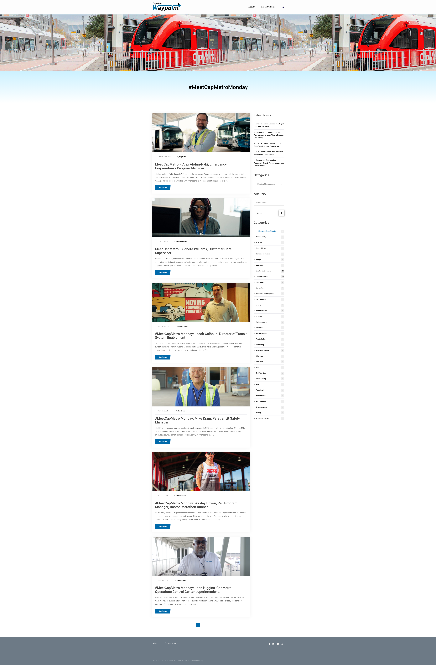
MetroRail (269, 328)
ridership (269, 362)
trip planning (269, 401)
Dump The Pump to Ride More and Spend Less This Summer (268, 153)
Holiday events (269, 322)
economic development (269, 293)
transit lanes (269, 396)
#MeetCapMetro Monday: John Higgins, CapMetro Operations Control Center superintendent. (193, 590)
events (269, 305)
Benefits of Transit (269, 254)
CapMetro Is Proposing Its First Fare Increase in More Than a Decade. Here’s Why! (269, 135)
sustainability (269, 379)
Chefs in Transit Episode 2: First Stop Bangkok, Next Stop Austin (267, 144)
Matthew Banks (181, 241)
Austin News (269, 248)
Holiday (269, 316)
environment (269, 299)
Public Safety (269, 339)
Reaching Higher (269, 350)
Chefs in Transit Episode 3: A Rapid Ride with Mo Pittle (269, 125)
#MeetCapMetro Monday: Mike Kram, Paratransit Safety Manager (197, 420)
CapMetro (182, 157)
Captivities (269, 282)
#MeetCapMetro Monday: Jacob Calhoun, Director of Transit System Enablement (201, 336)
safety (269, 367)
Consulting (269, 288)
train (269, 384)
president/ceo (269, 333)
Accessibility (269, 237)
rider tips (269, 356)
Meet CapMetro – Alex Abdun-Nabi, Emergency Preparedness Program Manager (191, 166)
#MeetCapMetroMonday (270, 231)
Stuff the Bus (269, 373)
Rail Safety (269, 345)
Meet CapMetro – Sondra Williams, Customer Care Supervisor (193, 251)
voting (269, 413)
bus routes (269, 265)
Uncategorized (269, 407)
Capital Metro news (270, 271)
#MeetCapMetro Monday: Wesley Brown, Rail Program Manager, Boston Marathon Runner (196, 505)
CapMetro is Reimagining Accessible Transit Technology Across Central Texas (269, 163)
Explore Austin (269, 311)
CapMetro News (270, 276)
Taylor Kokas (182, 326)
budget (269, 259)
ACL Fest (269, 242)
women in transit (269, 418)
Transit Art (269, 390)
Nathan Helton (181, 495)
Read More (163, 188)
